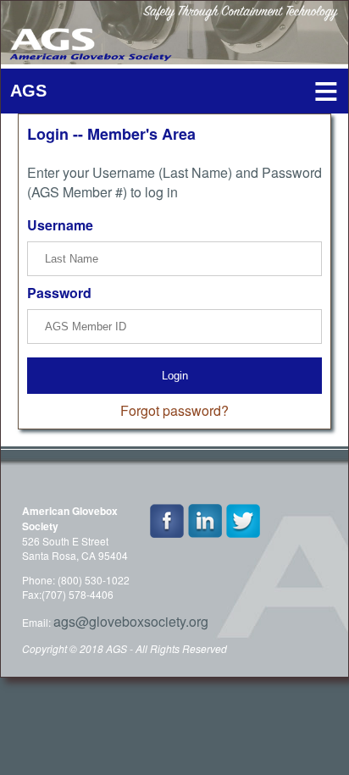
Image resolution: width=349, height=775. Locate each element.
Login (175, 375)
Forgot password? (174, 410)
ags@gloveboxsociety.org (130, 621)
